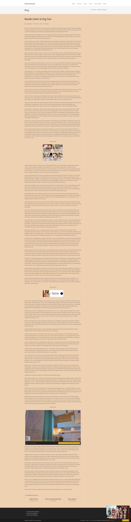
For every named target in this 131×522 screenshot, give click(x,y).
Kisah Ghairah (30, 4)
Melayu (47, 23)
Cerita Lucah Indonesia (32, 515)
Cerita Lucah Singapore (32, 513)
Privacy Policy (82, 520)
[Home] (91, 9)
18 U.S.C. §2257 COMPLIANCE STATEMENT (98, 520)
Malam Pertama (34, 499)
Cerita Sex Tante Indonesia (33, 511)
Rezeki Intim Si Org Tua (101, 9)
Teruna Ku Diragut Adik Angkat (53, 499)
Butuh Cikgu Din (72, 499)
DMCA (88, 520)
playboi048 (29, 23)
